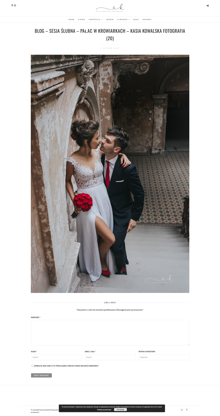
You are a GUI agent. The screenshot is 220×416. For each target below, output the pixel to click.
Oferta (110, 19)
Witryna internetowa (147, 351)
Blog (136, 19)
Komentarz (36, 317)
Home (71, 19)
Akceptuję (120, 409)
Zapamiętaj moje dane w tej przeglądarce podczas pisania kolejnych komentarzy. (66, 365)
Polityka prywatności (104, 410)
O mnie (81, 19)
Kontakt (147, 19)
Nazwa (34, 351)
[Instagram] (15, 5)
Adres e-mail (90, 351)
